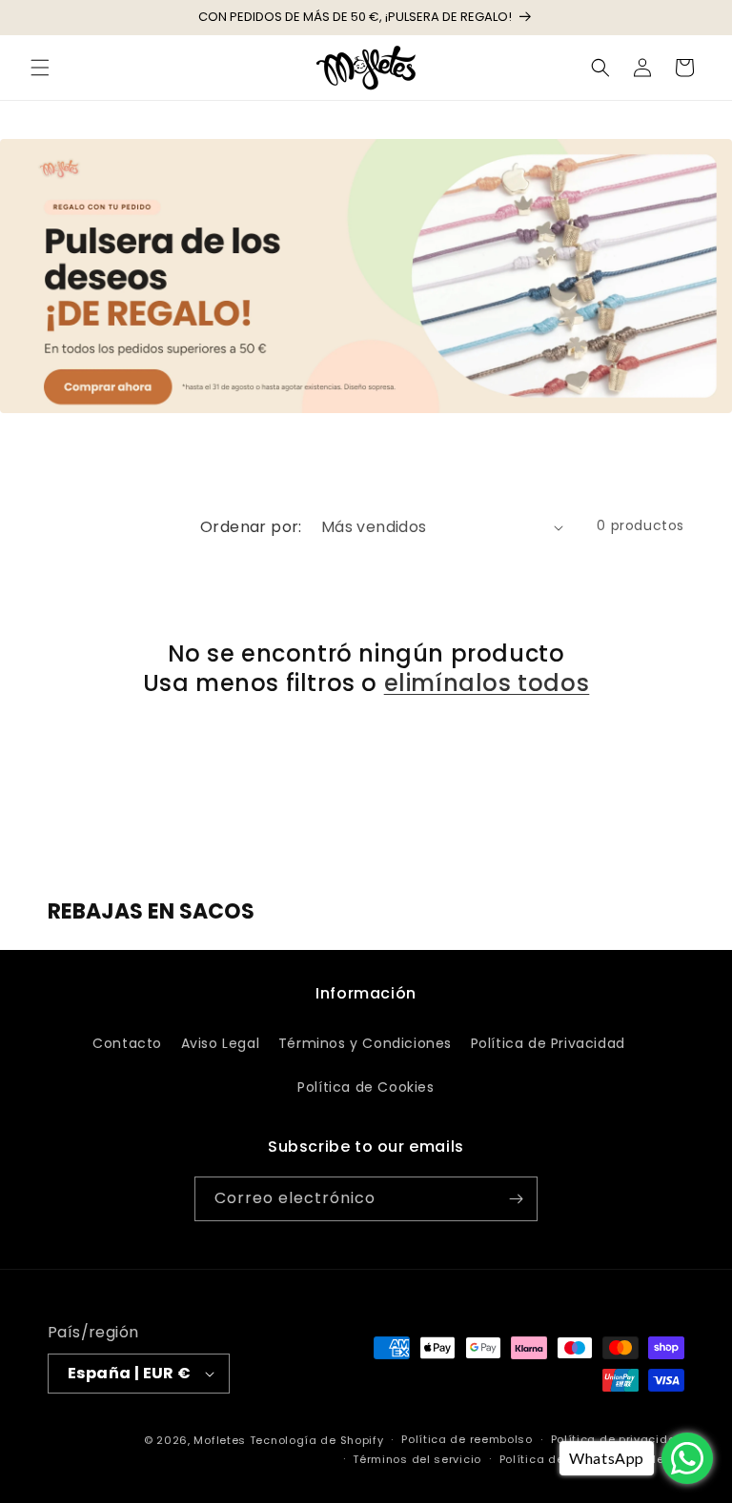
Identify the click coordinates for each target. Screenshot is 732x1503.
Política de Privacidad (548, 1043)
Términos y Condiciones (365, 1043)
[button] (40, 68)
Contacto (127, 1043)
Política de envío (549, 1459)
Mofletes (219, 1440)
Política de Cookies (365, 1087)
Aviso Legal (220, 1043)
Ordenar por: (251, 527)
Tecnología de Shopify (317, 1440)
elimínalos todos (487, 683)
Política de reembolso (467, 1439)
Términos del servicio (417, 1459)
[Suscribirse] (516, 1199)
